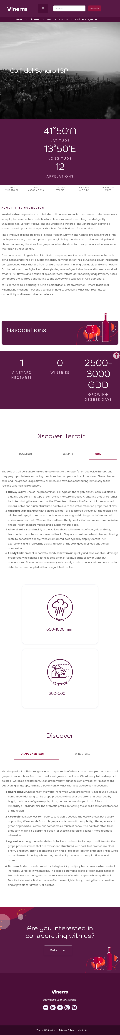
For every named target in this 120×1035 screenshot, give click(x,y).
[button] (43, 8)
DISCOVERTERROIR (60, 188)
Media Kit (83, 1030)
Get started (58, 950)
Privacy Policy (66, 1030)
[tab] (25, 454)
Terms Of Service (45, 1030)
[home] (22, 8)
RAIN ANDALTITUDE (84, 188)
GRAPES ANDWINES (108, 188)
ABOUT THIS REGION (12, 188)
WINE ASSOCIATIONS (36, 188)
